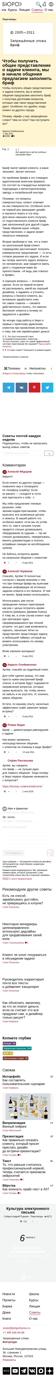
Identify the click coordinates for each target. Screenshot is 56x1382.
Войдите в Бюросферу (14, 373)
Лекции (24, 10)
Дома (6, 1312)
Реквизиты (9, 1359)
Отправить (13, 853)
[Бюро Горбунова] (12, 4)
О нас (49, 10)
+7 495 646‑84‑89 (13, 1332)
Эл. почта (8, 817)
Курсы (12, 10)
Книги (6, 1318)
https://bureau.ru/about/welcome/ (22, 786)
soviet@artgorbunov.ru (16, 1328)
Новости (8, 1294)
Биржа (7, 1306)
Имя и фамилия (18, 808)
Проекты (8, 1300)
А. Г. (17, 150)
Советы (37, 10)
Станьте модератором (20, 879)
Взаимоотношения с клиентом (15, 357)
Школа (34, 1294)
